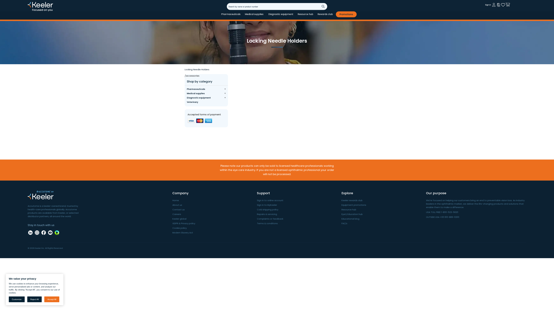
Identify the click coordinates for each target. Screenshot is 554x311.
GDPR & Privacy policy (183, 223)
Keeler (31, 11)
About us (177, 204)
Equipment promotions (353, 204)
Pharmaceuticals (230, 14)
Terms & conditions (267, 223)
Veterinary (192, 102)
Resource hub (305, 14)
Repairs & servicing (267, 214)
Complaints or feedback (270, 218)
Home (175, 200)
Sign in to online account (270, 200)
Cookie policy (179, 228)
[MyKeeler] (498, 5)
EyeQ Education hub (352, 214)
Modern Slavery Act (182, 232)
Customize (16, 299)
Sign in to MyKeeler (267, 204)
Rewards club (325, 14)
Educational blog (350, 218)
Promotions (346, 14)
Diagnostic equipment (280, 14)
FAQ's (344, 223)
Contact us (178, 209)
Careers (176, 214)
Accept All (51, 299)
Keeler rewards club (352, 200)
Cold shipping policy (267, 209)
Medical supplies (254, 14)
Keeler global (179, 218)
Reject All (34, 299)
